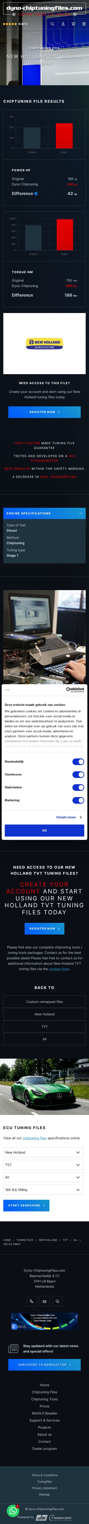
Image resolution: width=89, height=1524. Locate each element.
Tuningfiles (44, 1481)
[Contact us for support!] (13, 1511)
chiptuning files (35, 1138)
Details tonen (66, 817)
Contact (44, 1441)
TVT (44, 1027)
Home (7, 1240)
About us (44, 1434)
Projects (44, 1427)
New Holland (45, 1014)
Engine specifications (29, 513)
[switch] (78, 774)
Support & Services (44, 1420)
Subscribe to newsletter (42, 1364)
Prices (44, 1406)
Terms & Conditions (44, 1475)
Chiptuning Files (44, 1392)
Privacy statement (44, 1488)
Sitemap (44, 1494)
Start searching (24, 1205)
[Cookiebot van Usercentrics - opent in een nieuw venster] (66, 690)
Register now (42, 412)
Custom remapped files (44, 1002)
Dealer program (44, 1448)
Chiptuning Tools (44, 1399)
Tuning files (25, 1240)
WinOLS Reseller (44, 1413)
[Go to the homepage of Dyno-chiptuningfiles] (44, 9)
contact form (59, 969)
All (45, 1039)
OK (44, 830)
